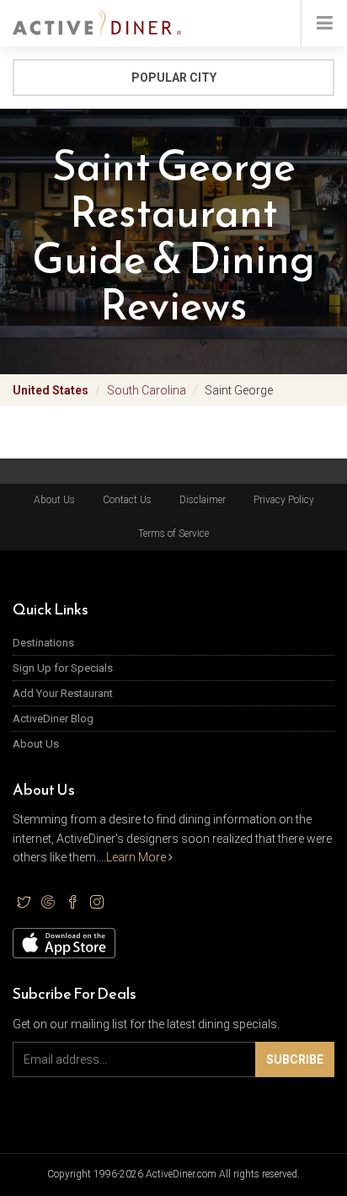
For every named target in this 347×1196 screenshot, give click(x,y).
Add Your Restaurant (63, 693)
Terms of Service (173, 533)
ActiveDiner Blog (53, 718)
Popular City (173, 77)
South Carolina (146, 390)
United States (50, 390)
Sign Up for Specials (63, 668)
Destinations (43, 642)
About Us (54, 500)
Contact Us (127, 500)
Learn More (137, 857)
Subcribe (294, 1059)
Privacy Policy (284, 500)
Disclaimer (202, 500)
